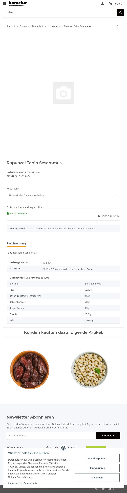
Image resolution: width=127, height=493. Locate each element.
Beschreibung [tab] (16, 243)
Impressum (14, 483)
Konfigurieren (97, 468)
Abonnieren (108, 435)
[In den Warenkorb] (9, 37)
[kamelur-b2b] (18, 3)
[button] (102, 3)
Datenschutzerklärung (64, 424)
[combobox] (63, 195)
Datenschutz (30, 483)
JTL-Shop (110, 488)
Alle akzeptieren (97, 458)
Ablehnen (97, 477)
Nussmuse (25, 175)
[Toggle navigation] (4, 2)
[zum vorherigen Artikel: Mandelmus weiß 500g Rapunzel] (117, 26)
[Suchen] (120, 12)
